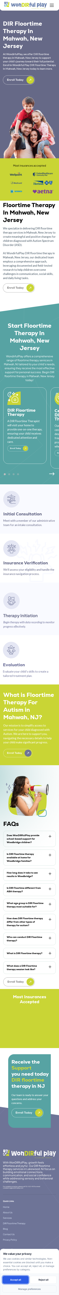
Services (7, 1217)
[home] (25, 5)
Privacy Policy (10, 1239)
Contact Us (9, 1234)
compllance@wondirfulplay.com (13, 1188)
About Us (7, 1212)
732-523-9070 (30, 1186)
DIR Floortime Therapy (14, 1223)
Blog (5, 1228)
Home (6, 1207)
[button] (51, 5)
